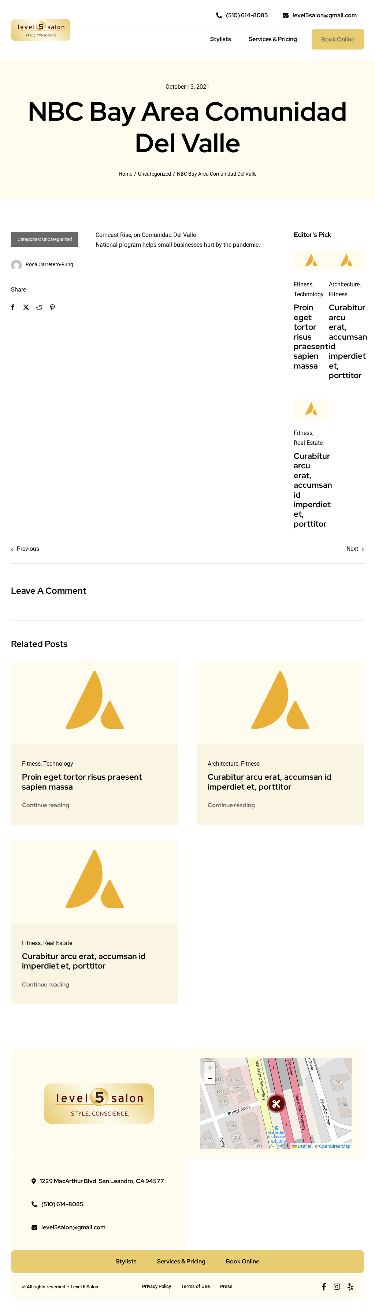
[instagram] (337, 1287)
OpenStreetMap (334, 1146)
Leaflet (304, 1146)
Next (352, 548)
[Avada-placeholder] (311, 253)
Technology (309, 294)
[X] (26, 307)
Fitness (303, 284)
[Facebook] (12, 307)
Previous (28, 548)
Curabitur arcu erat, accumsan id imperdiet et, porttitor (348, 341)
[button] (276, 1103)
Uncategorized (57, 239)
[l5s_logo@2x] (40, 21)
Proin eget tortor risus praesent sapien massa (311, 336)
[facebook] (324, 1287)
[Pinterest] (52, 307)
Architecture (344, 284)
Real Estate (308, 442)
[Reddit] (39, 307)
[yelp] (350, 1287)
